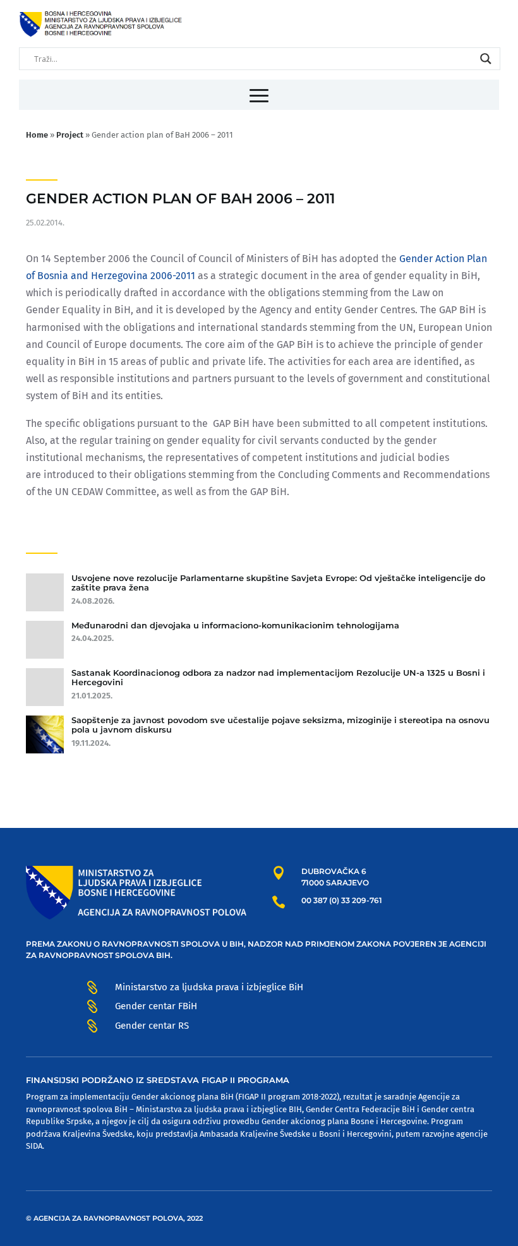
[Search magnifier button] (486, 59)
